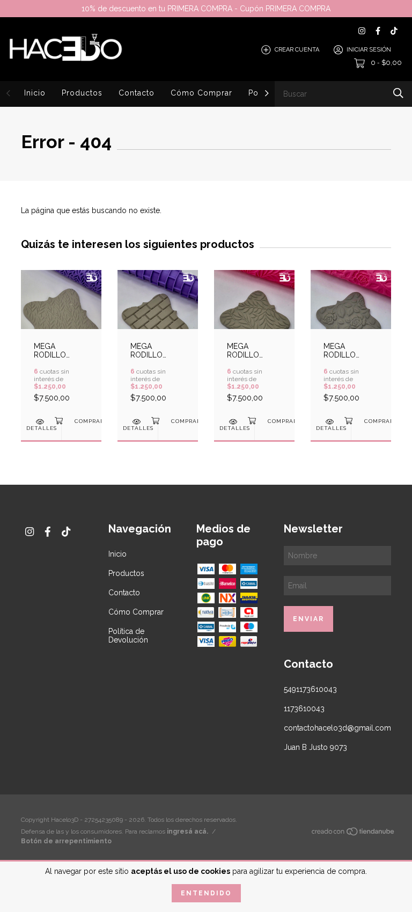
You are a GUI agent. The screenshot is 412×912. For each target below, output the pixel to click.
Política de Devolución (128, 635)
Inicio (35, 93)
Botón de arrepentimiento (66, 841)
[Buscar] (398, 93)
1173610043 (304, 708)
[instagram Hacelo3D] (362, 31)
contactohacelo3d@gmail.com (337, 728)
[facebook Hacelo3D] (378, 31)
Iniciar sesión (369, 49)
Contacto (136, 93)
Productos (82, 93)
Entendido (206, 893)
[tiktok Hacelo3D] (394, 31)
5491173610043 (310, 689)
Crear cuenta (297, 49)
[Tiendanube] (353, 833)
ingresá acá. (187, 831)
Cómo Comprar (201, 93)
